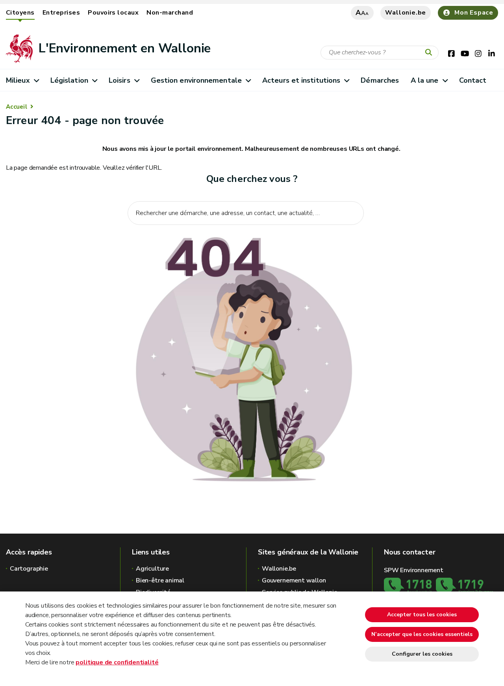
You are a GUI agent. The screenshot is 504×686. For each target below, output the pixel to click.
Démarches (380, 80)
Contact (473, 80)
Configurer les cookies (422, 654)
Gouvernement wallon (294, 580)
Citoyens (20, 12)
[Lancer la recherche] (430, 53)
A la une (425, 80)
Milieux (18, 80)
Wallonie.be (405, 12)
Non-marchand (169, 12)
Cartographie (29, 569)
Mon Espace (473, 12)
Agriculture (152, 569)
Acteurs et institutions (301, 80)
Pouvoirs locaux (113, 12)
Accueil (16, 107)
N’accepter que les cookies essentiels (421, 634)
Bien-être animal (160, 580)
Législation (69, 80)
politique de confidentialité (117, 662)
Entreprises (61, 12)
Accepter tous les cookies (422, 614)
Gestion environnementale (196, 80)
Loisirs (119, 80)
